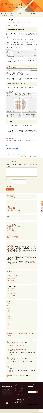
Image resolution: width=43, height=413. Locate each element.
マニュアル (18, 22)
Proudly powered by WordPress (19, 410)
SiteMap (11, 15)
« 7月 (4, 397)
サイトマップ (9, 225)
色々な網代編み (9, 227)
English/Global (11, 196)
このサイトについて (4, 15)
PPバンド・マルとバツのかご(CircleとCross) (16, 154)
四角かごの (11, 207)
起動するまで (32, 262)
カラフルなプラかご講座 (11, 229)
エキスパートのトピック (11, 293)
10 (2, 391)
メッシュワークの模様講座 (11, 231)
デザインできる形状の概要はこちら (17, 259)
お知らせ (10, 13)
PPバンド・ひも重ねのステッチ (12, 280)
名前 (7, 178)
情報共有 (26, 13)
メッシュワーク (9, 318)
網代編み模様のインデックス (12, 226)
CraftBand (23, 22)
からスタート (11, 209)
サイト (7, 183)
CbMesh (8, 333)
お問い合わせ (32, 13)
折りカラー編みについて (19, 388)
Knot (21, 333)
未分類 (8, 324)
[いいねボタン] (6, 145)
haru (29, 22)
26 (5, 394)
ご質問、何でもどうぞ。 (11, 288)
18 (4, 392)
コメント (8, 166)
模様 (7, 326)
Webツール (13, 206)
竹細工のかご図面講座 (10, 230)
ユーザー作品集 (10, 202)
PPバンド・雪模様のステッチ (11, 278)
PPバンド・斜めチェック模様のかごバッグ (14, 273)
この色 (8, 306)
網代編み (8, 327)
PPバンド (8, 303)
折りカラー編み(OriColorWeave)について (13, 235)
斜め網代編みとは (10, 228)
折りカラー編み (9, 323)
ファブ (8, 313)
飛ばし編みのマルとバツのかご (29, 156)
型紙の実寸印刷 (9, 232)
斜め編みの (11, 208)
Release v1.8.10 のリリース (10, 138)
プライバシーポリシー (9, 410)
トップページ (9, 224)
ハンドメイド (9, 311)
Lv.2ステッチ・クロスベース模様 (12, 237)
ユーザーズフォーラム (10, 234)
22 (9, 392)
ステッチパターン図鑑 (10, 281)
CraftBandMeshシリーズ (18, 13)
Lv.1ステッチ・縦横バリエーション (13, 236)
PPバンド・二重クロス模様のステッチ (13, 277)
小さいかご (8, 321)
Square (31, 333)
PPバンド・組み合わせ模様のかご (15, 342)
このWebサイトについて (11, 295)
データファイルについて (19, 394)
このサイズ (8, 305)
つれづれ (8, 308)
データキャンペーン (10, 201)
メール (7, 180)
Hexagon (17, 333)
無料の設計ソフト (22, 401)
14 (8, 391)
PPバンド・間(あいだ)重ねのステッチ (13, 275)
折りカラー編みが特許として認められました (17, 375)
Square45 (10, 335)
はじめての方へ (4, 13)
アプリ (14, 22)
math (24, 333)
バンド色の (16, 210)
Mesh (26, 22)
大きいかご (8, 319)
